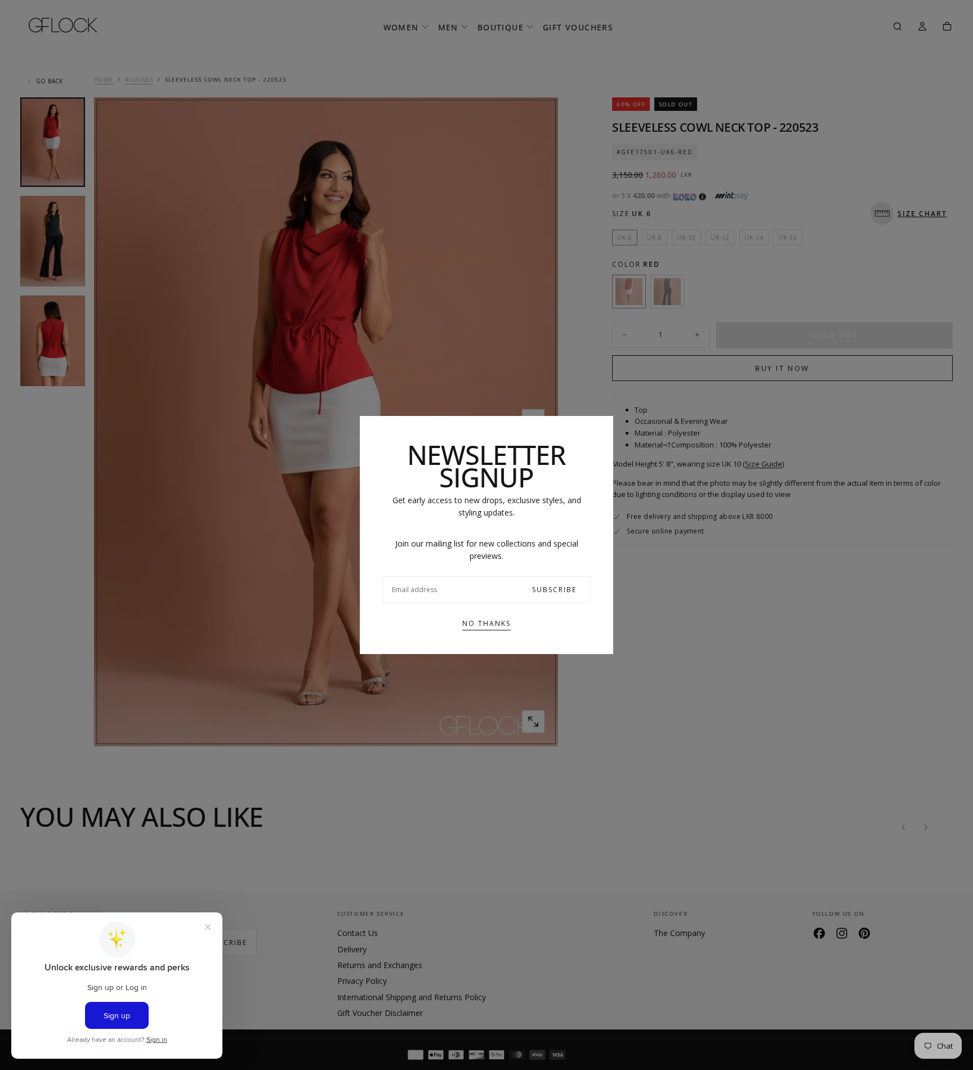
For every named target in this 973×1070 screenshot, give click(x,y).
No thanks (486, 623)
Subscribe (554, 589)
